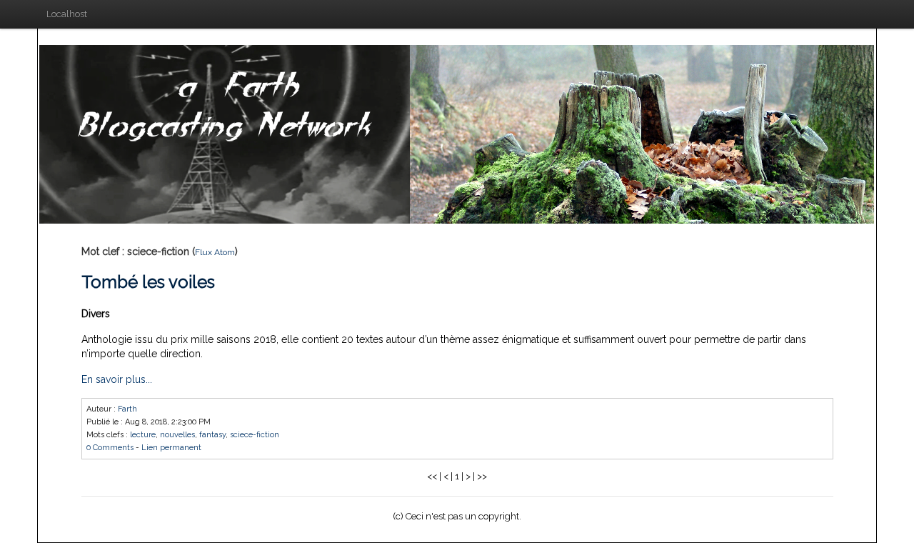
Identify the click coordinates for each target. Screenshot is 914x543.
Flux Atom (215, 252)
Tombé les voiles (148, 282)
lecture (143, 434)
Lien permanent (171, 447)
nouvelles (177, 434)
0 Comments (110, 447)
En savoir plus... (116, 379)
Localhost (66, 14)
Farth (127, 409)
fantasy (212, 434)
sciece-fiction (254, 434)
